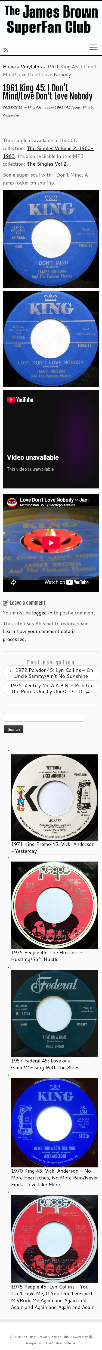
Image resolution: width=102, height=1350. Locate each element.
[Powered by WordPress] (90, 1336)
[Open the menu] (93, 47)
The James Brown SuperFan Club (45, 1337)
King (77, 107)
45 (68, 107)
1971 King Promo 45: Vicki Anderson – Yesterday (53, 847)
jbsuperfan (11, 115)
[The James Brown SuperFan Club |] (51, 19)
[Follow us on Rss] (7, 50)
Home (9, 66)
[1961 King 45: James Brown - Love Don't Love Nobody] (51, 338)
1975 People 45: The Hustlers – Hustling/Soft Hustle (47, 956)
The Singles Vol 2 (46, 163)
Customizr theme (64, 1343)
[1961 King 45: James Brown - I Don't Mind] (51, 238)
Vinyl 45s (31, 66)
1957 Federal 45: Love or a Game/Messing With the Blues (45, 1064)
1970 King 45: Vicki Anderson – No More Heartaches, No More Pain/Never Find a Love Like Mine (54, 1177)
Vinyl (86, 107)
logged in (42, 612)
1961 (59, 107)
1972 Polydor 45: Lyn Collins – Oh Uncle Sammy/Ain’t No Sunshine (51, 673)
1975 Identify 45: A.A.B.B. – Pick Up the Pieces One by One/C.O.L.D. (51, 688)
